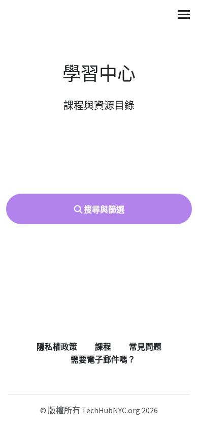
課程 (103, 347)
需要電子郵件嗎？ (103, 359)
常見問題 (145, 347)
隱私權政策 (57, 347)
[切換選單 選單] (184, 14)
